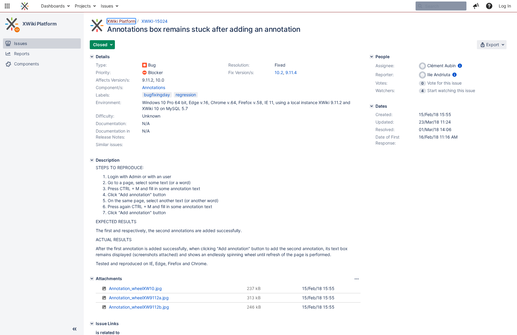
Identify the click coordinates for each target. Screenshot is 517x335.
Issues (107, 5)
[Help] (489, 6)
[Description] (92, 160)
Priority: (103, 72)
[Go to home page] (24, 6)
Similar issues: (109, 144)
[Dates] (371, 106)
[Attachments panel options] (357, 279)
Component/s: (109, 87)
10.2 (279, 72)
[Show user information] (459, 65)
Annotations (153, 87)
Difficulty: (105, 115)
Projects (83, 5)
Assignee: (384, 65)
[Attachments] (92, 279)
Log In (505, 5)
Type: (101, 64)
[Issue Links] (92, 324)
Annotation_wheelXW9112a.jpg (139, 297)
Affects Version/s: (113, 79)
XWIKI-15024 (155, 21)
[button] (7, 6)
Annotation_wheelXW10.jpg (135, 288)
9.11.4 (291, 72)
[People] (371, 57)
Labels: (103, 94)
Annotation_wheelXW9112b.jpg (139, 307)
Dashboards (53, 5)
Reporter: (384, 74)
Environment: (108, 102)
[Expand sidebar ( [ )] (74, 329)
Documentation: (111, 123)
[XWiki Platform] (11, 24)
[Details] (92, 57)
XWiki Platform (39, 23)
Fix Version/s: (241, 72)
